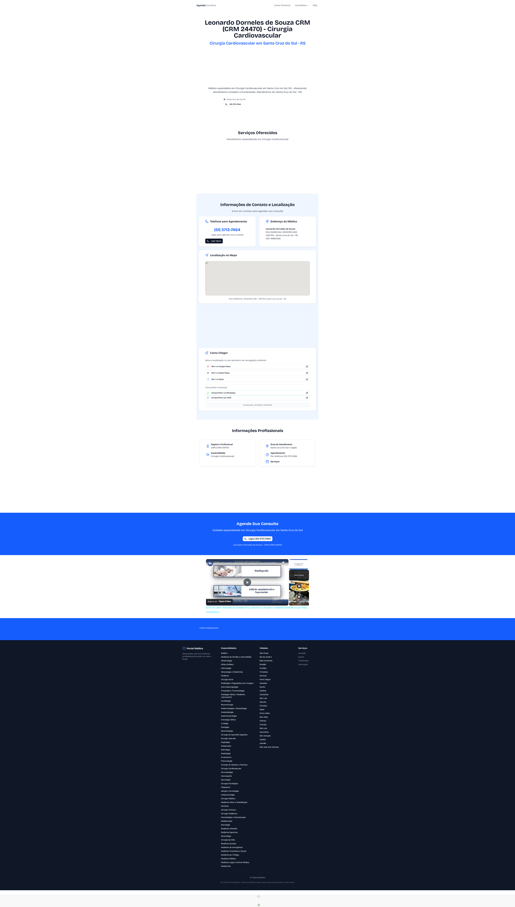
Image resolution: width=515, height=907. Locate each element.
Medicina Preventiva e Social (233, 851)
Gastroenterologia (229, 716)
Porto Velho (265, 713)
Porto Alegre (265, 679)
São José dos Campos (269, 747)
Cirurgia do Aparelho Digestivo (234, 735)
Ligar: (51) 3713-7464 (260, 538)
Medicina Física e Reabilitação (234, 802)
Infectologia (226, 668)
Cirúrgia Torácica (228, 810)
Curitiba (263, 668)
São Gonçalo (265, 736)
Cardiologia (226, 701)
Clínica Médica (227, 664)
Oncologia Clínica (228, 720)
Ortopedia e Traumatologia (232, 691)
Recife (262, 687)
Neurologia (225, 780)
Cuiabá (263, 739)
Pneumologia (226, 761)
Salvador (263, 683)
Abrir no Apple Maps (220, 373)
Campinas (264, 694)
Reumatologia (227, 731)
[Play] (299, 586)
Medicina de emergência (232, 847)
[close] (258, 896)
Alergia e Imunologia (230, 791)
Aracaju (263, 724)
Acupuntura (226, 757)
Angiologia (225, 742)
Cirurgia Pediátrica (229, 813)
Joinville (263, 743)
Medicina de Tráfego (230, 855)
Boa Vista (264, 717)
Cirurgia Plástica (228, 798)
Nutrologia (225, 825)
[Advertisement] (257, 67)
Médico (224, 653)
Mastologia (226, 753)
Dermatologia (227, 772)
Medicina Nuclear (228, 843)
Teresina (263, 706)
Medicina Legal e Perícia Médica (235, 862)
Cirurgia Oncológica (229, 783)
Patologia (225, 727)
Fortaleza (264, 672)
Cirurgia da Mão (228, 840)
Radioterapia (226, 821)
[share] (283, 562)
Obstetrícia (226, 866)
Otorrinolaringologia (229, 687)
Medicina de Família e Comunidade (236, 657)
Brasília (263, 664)
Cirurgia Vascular (228, 738)
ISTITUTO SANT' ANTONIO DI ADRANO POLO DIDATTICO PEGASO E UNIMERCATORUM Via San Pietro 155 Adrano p (246, 563)
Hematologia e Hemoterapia (233, 817)
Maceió (263, 702)
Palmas (263, 721)
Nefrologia (225, 750)
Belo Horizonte (266, 661)
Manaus (263, 676)
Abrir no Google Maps (220, 366)
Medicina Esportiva (229, 832)
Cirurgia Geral (227, 679)
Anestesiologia (227, 712)
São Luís (263, 698)
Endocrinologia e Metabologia (234, 708)
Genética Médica (228, 859)
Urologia (224, 723)
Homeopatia (226, 776)
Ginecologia (226, 836)
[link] (210, 563)
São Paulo (264, 653)
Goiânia (263, 691)
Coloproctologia (228, 795)
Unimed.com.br (212, 628)
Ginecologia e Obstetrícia (232, 672)
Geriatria (225, 806)
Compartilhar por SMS (221, 398)
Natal (262, 709)
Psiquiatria (225, 787)
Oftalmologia (226, 661)
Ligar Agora (216, 241)
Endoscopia (226, 746)
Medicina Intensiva (229, 828)
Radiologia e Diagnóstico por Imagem (237, 683)
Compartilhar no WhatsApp (223, 393)
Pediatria (225, 676)
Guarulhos (264, 732)
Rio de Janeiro (266, 657)
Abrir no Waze (217, 379)
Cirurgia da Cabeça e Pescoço (234, 765)
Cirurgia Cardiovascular (231, 768)
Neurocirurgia (227, 705)
